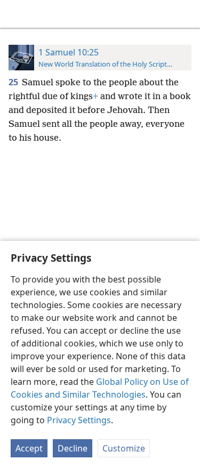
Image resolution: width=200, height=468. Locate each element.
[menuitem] (16, 14)
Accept (29, 448)
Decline (72, 448)
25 (14, 82)
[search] (186, 13)
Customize (123, 448)
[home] (16, 14)
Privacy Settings (79, 420)
